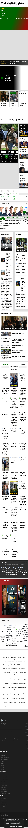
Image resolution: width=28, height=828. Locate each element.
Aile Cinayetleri (4, 759)
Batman (5, 665)
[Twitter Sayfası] (4, 731)
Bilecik (12, 665)
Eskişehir (5, 676)
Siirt (24, 693)
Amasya (24, 657)
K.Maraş (20, 680)
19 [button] (13, 161)
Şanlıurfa (13, 698)
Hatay (23, 676)
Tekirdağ (20, 698)
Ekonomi (3, 763)
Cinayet (3, 755)
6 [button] (14, 156)
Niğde (23, 691)
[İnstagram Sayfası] (7, 731)
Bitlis (19, 665)
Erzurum (24, 672)
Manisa (24, 687)
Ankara (12, 706)
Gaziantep (9, 676)
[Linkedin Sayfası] (12, 731)
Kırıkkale (20, 683)
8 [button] (1, 158)
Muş (15, 691)
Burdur (5, 668)
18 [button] (10, 161)
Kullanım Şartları (17, 737)
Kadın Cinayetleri (5, 757)
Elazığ (15, 672)
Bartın (23, 661)
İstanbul (13, 680)
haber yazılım (3, 823)
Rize (12, 695)
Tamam (19, 826)
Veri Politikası (4, 741)
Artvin (12, 661)
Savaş (2, 765)
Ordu (4, 695)
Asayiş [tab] (23, 365)
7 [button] (16, 156)
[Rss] (15, 731)
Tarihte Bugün (4, 785)
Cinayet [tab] (5, 365)
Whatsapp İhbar (17, 739)
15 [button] (2, 161)
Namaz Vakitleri (5, 779)
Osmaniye (9, 695)
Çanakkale (13, 668)
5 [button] (11, 156)
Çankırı (16, 668)
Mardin (5, 691)
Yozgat (24, 702)
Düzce (8, 672)
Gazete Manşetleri (5, 793)
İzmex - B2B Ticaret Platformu (8, 642)
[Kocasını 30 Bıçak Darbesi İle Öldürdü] (14, 323)
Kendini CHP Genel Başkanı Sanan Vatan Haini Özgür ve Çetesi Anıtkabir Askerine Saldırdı (4, 18)
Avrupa (2, 769)
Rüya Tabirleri (4, 805)
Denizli (23, 668)
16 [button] (5, 161)
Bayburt (9, 665)
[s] (9, 600)
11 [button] (9, 158)
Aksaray (20, 657)
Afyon (12, 657)
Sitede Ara (3, 798)
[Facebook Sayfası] (1, 731)
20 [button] (15, 161)
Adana (5, 657)
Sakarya (16, 695)
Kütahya (16, 687)
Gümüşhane (17, 676)
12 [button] (11, 158)
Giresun (13, 676)
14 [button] (16, 158)
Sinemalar (3, 787)
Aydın (15, 661)
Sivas (8, 698)
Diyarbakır (6, 672)
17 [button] (7, 161)
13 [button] (14, 158)
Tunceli (9, 702)
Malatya (20, 687)
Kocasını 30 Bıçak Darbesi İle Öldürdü (18, 62)
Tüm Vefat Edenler (22, 562)
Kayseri (16, 683)
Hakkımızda (3, 737)
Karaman (5, 683)
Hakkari (20, 676)
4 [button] (9, 156)
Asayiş (2, 761)
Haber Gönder (16, 741)
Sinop (4, 698)
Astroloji (3, 807)
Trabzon (5, 702)
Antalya (5, 661)
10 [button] (6, 158)
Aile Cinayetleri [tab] (14, 365)
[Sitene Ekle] (20, 731)
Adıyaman (9, 657)
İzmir (15, 680)
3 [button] (6, 156)
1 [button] (1, 156)
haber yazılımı (3, 820)
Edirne (12, 672)
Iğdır (4, 680)
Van (15, 702)
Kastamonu (14, 683)
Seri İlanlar (3, 789)
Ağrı (15, 657)
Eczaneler (3, 781)
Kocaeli (9, 687)
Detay (13, 826)
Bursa (8, 668)
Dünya (2, 767)
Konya (12, 687)
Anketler (3, 801)
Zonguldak (6, 706)
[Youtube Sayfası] (9, 731)
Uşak (12, 702)
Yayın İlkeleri (4, 739)
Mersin (8, 691)
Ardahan (9, 661)
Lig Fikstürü (3, 783)
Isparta (9, 680)
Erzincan (20, 672)
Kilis (4, 687)
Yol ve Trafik (4, 777)
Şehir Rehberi (4, 791)
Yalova (20, 702)
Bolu (23, 665)
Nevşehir (20, 691)
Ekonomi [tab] (14, 369)
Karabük (24, 680)
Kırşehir (24, 683)
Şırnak (16, 698)
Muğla (12, 691)
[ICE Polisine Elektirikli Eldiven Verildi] (21, 245)
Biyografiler (3, 803)
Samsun (20, 695)
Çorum (20, 668)
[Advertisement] (14, 45)
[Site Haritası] (17, 731)
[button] (27, 621)
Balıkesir (20, 661)
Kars (8, 683)
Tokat (23, 698)
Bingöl (16, 665)
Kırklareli (9, 706)
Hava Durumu (4, 775)
